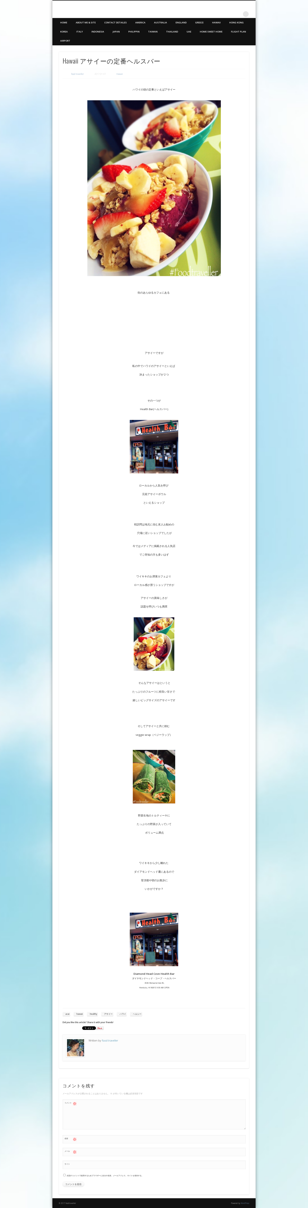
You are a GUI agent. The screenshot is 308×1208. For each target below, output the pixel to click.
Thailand (172, 31)
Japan (116, 31)
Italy (79, 31)
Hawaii (216, 22)
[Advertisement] (154, 321)
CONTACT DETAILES (115, 22)
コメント (71, 1103)
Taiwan (153, 31)
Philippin (134, 31)
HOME (63, 22)
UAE (189, 31)
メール (71, 1151)
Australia (160, 22)
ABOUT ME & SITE (86, 22)
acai (67, 1013)
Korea (64, 31)
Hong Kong (236, 22)
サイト (67, 1164)
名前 (71, 1139)
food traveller (77, 73)
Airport (65, 40)
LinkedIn (238, 14)
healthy (93, 1013)
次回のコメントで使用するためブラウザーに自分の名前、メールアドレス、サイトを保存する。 (105, 1175)
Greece (199, 22)
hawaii (79, 1013)
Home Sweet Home (211, 31)
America (140, 22)
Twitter (231, 14)
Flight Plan (238, 31)
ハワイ (123, 1013)
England (181, 22)
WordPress (245, 1203)
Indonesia (97, 31)
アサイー (108, 1013)
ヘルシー (137, 1013)
